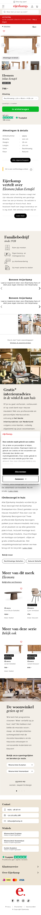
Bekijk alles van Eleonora (12, 582)
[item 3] (24, 790)
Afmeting (6, 94)
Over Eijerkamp (11, 872)
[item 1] (19, 790)
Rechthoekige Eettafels (13, 561)
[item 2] (21, 790)
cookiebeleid (8, 464)
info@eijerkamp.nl (15, 821)
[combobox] (20, 98)
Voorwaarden (31, 906)
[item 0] (16, 790)
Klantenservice (10, 866)
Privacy (8, 906)
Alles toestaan (20, 472)
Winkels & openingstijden (20, 343)
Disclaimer (18, 906)
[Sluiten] (39, 16)
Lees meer (20, 216)
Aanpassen (19, 479)
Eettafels (7, 26)
